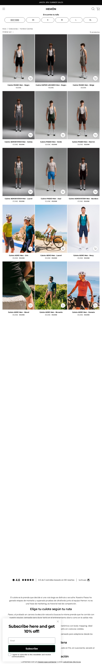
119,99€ (51, 88)
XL (90, 20)
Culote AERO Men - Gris (18, 255)
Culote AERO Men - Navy (83, 255)
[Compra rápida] (30, 78)
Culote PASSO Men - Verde (51, 142)
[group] (51, 2)
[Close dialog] (58, 621)
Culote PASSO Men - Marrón (83, 142)
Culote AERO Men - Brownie (51, 312)
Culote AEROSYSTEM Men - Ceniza (18, 142)
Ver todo (14, 20)
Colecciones (13, 29)
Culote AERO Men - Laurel (51, 255)
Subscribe (32, 648)
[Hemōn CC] (51, 9)
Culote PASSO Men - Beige (83, 85)
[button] (93, 9)
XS (33, 20)
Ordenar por (7, 32)
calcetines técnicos (72, 662)
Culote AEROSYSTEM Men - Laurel (18, 198)
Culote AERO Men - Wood (18, 312)
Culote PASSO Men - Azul (51, 198)
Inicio (4, 29)
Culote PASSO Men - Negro (18, 85)
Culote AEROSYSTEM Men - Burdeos (83, 198)
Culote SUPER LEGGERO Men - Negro (51, 85)
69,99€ (18, 88)
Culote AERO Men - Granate (83, 312)
